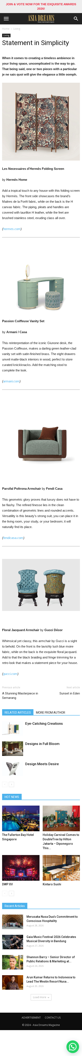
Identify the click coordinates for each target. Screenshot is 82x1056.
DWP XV (7, 884)
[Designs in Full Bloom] (12, 748)
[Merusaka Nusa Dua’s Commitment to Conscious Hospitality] (12, 922)
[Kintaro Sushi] (61, 868)
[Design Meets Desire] (12, 769)
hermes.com (12, 229)
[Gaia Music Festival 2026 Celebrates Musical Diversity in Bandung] (12, 942)
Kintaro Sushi (52, 884)
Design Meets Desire (42, 764)
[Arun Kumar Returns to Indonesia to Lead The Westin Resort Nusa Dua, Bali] (12, 982)
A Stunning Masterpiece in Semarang (20, 696)
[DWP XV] (21, 868)
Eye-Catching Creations (44, 723)
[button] (76, 18)
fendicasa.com (13, 538)
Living (16, 29)
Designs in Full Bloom (42, 744)
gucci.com (10, 674)
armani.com (11, 381)
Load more (39, 997)
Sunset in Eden (70, 693)
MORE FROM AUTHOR (50, 712)
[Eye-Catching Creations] (12, 728)
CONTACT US (53, 1017)
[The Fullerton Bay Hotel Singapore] (21, 818)
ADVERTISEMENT (31, 1017)
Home (5, 29)
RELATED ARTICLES (18, 712)
